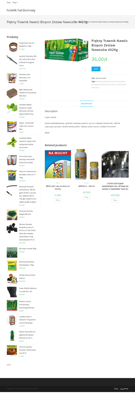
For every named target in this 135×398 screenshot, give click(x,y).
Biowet (86, 183)
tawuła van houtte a (109, 84)
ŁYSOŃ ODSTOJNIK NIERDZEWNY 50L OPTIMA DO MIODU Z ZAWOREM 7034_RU (115, 186)
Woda (126, 389)
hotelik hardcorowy (21, 10)
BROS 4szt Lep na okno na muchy (58, 187)
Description (86, 104)
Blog (14, 2)
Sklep (9, 2)
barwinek (99, 81)
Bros (57, 183)
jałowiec (107, 81)
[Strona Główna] (75, 22)
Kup (96, 69)
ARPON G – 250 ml (86, 186)
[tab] (86, 104)
